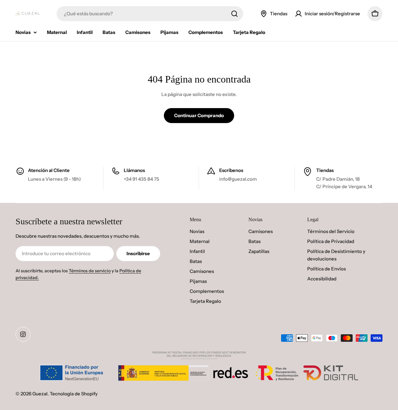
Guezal (40, 394)
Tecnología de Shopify (74, 394)
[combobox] (150, 13)
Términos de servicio (90, 271)
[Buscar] (234, 13)
